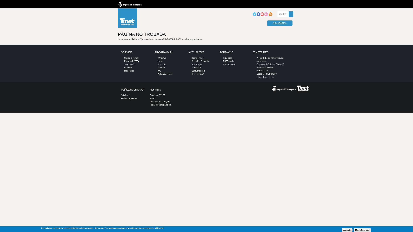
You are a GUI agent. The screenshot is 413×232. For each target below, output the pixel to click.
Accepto (347, 230)
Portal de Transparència (160, 105)
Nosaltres (155, 89)
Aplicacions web (165, 74)
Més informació (362, 230)
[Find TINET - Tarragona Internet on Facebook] (258, 15)
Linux (160, 61)
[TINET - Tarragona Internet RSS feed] (270, 15)
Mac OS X (162, 64)
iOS (159, 71)
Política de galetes (129, 98)
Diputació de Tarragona (160, 102)
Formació (226, 52)
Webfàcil (128, 68)
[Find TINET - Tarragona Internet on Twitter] (255, 15)
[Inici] (127, 18)
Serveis (126, 52)
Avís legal (125, 95)
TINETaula (227, 58)
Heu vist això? (197, 74)
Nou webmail (280, 23)
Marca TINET (262, 71)
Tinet (152, 98)
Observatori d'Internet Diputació (270, 64)
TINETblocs (129, 64)
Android (161, 68)
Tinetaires (261, 52)
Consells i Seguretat (200, 61)
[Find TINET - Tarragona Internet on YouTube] (262, 15)
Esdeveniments (198, 71)
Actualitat (196, 52)
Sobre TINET (197, 58)
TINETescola (228, 61)
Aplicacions (196, 64)
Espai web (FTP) (131, 61)
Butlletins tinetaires (265, 67)
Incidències (129, 71)
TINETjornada (229, 64)
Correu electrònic (131, 58)
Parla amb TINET (157, 95)
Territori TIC (196, 68)
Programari (163, 52)
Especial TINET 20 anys (267, 74)
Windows (162, 58)
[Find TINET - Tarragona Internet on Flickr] (266, 15)
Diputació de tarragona (130, 4)
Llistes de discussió (265, 77)
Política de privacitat (132, 89)
